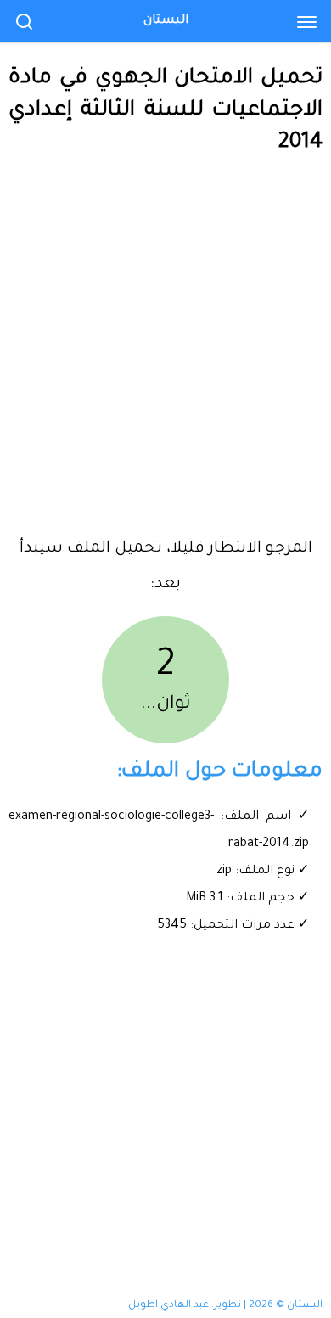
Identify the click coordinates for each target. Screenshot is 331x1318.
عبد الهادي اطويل (168, 1305)
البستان (165, 21)
